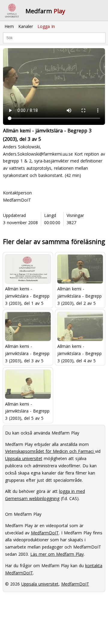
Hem (9, 26)
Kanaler (25, 26)
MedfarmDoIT (17, 200)
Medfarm (45, 11)
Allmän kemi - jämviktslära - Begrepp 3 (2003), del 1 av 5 (27, 296)
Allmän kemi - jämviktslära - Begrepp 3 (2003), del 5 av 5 (27, 411)
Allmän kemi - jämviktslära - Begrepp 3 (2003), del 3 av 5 (27, 353)
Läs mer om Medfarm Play (57, 554)
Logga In (46, 26)
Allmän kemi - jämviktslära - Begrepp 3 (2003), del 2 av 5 (79, 296)
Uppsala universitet (23, 458)
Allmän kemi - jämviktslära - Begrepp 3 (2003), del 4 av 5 (79, 353)
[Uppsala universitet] (12, 10)
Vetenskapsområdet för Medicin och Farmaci (50, 451)
